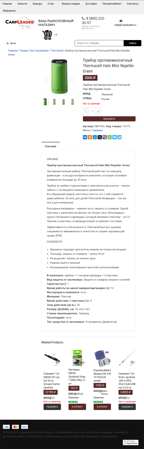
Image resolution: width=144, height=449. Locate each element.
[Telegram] (119, 137)
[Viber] (105, 137)
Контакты (132, 3)
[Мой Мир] (95, 137)
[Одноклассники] (90, 137)
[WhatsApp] (109, 137)
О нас (51, 3)
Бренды (37, 3)
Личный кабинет (112, 3)
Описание (50, 146)
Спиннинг (97, 130)
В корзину (77, 365)
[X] (100, 137)
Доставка (91, 3)
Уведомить (109, 119)
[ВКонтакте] (85, 137)
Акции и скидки (71, 3)
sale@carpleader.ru (125, 25)
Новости (22, 3)
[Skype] (114, 137)
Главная (7, 3)
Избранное (9, 10)
